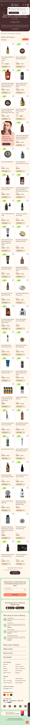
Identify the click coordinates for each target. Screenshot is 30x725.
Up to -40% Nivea (7, 680)
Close (28, 9)
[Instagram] (4, 706)
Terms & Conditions (20, 668)
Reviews (5, 670)
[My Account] (23, 5)
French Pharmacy (7, 682)
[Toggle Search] (4, 5)
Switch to (14, 12)
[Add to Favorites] (13, 44)
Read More (15, 29)
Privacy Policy (18, 670)
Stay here (24, 12)
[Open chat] (27, 722)
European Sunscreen (20, 680)
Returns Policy (6, 672)
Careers (5, 668)
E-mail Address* (7, 588)
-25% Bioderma (19, 678)
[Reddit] (20, 706)
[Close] (29, 703)
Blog (4, 666)
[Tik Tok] (15, 706)
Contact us (18, 664)
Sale (4, 678)
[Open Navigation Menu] (2, 5)
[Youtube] (25, 706)
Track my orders (19, 666)
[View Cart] (26, 5)
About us (5, 664)
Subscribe (15, 595)
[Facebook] (10, 706)
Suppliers (17, 672)
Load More (15, 573)
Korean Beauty (19, 682)
